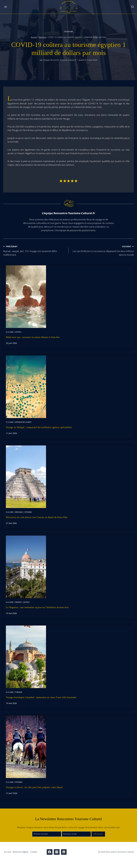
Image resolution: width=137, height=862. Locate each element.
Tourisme (68, 31)
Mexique (19, 512)
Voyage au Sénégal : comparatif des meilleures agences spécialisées (39, 427)
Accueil (34, 37)
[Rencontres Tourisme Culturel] (68, 6)
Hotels (18, 332)
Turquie (18, 692)
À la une (9, 332)
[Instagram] (57, 852)
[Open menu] (5, 7)
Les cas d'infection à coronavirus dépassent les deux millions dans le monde (103, 250)
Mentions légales (20, 851)
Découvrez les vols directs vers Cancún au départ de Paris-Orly (36, 517)
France (18, 602)
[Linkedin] (64, 852)
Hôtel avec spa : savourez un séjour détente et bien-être (33, 337)
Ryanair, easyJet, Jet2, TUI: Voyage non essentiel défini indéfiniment (30, 250)
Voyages (28, 512)
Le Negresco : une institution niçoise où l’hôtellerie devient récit (37, 607)
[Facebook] (49, 852)
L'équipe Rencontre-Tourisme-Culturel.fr (59, 60)
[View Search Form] (132, 6)
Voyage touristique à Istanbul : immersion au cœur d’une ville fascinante (41, 697)
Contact (33, 851)
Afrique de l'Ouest (23, 422)
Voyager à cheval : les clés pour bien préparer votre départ (34, 787)
